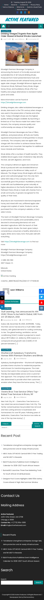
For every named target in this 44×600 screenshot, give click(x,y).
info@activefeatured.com (15, 525)
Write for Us (20, 7)
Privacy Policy (35, 5)
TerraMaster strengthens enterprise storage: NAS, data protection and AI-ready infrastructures (22, 447)
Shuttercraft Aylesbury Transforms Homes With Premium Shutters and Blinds (22, 354)
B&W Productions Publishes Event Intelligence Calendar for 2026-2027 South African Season (21, 464)
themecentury (29, 597)
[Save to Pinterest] (2, 302)
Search (3, 579)
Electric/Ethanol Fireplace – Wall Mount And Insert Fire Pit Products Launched (8, 424)
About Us (14, 5)
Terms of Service (8, 7)
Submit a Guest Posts (34, 7)
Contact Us (24, 5)
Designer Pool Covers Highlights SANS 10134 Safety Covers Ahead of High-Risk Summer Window (22, 480)
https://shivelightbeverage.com (13, 102)
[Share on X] (2, 298)
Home (6, 5)
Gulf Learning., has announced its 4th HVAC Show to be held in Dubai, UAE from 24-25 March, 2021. (21, 314)
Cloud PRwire (6, 31)
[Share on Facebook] (2, 293)
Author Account (22, 9)
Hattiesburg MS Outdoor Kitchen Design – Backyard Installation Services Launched (38, 424)
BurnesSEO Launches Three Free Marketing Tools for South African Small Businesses (22, 472)
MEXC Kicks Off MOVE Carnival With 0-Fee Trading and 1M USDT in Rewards (23, 455)
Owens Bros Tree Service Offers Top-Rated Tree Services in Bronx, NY (20, 393)
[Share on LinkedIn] (2, 307)
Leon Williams (19, 39)
